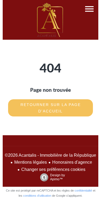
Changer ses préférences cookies (53, 169)
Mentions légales (30, 162)
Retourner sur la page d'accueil (50, 107)
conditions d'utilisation (37, 195)
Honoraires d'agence (72, 162)
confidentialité (83, 190)
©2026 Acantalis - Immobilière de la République (50, 155)
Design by (57, 177)
